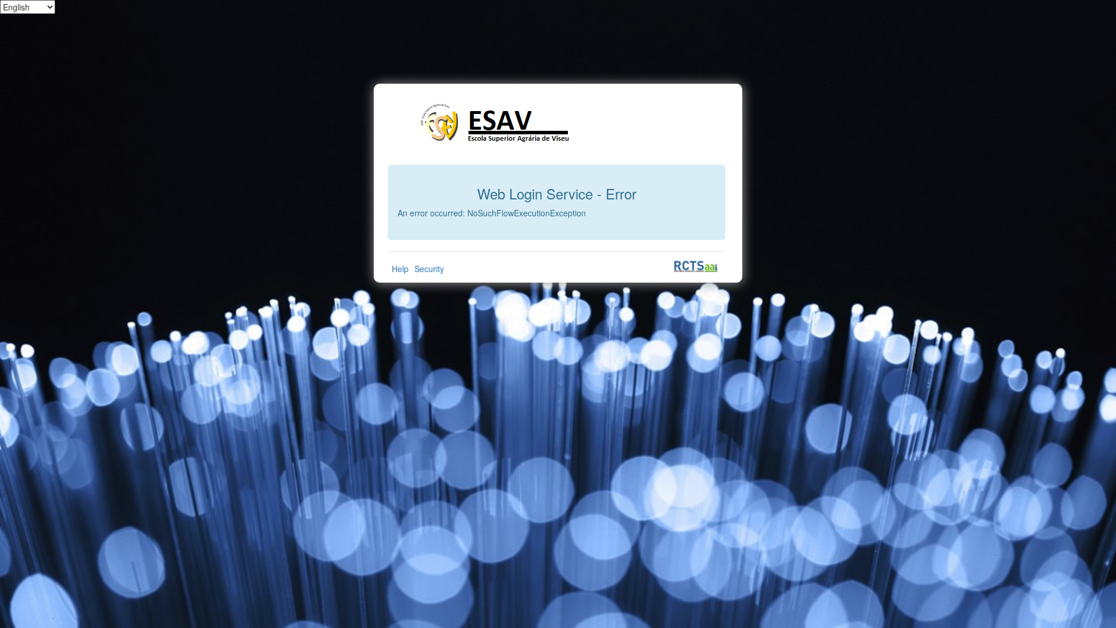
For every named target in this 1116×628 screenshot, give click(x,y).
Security (429, 268)
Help (400, 268)
